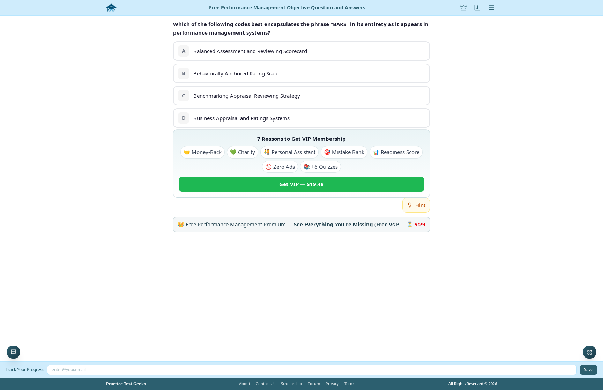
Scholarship (291, 383)
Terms (349, 383)
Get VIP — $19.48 (301, 184)
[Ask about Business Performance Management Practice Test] (13, 352)
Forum (314, 383)
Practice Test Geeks (126, 384)
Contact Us (265, 383)
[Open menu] (491, 7)
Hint (420, 204)
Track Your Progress (25, 370)
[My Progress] (477, 7)
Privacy (332, 383)
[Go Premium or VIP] (463, 7)
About (244, 383)
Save (588, 370)
